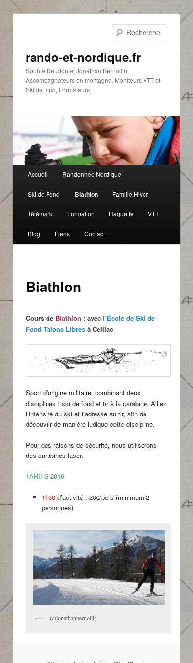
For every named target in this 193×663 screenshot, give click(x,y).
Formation (81, 213)
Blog (34, 233)
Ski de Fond (44, 194)
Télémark (40, 213)
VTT (153, 213)
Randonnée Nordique (91, 174)
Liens (62, 233)
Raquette (121, 213)
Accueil (38, 174)
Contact (94, 233)
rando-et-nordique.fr (83, 56)
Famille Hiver (130, 194)
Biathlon (86, 194)
